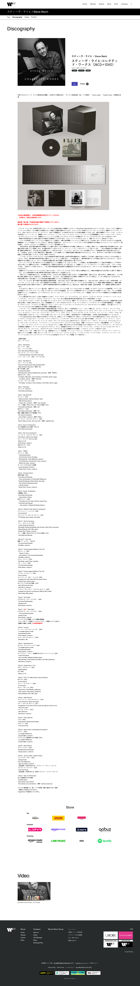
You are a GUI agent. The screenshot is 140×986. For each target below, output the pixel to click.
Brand (23, 929)
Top (8, 17)
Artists (84, 4)
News (109, 4)
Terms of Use (60, 967)
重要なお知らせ (72, 940)
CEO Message (37, 937)
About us (36, 932)
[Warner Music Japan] (11, 930)
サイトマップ (71, 929)
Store (116, 4)
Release (93, 4)
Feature (101, 4)
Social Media (129, 951)
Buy (75, 84)
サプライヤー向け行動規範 (75, 935)
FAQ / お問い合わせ (73, 937)
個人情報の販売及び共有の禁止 (62, 963)
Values (35, 935)
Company (124, 4)
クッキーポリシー (69, 967)
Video (27, 17)
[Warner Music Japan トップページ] (11, 4)
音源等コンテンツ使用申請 (75, 932)
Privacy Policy (52, 967)
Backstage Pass (38, 943)
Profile (33, 17)
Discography (17, 17)
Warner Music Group (55, 929)
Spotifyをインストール (81, 963)
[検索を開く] (131, 4)
